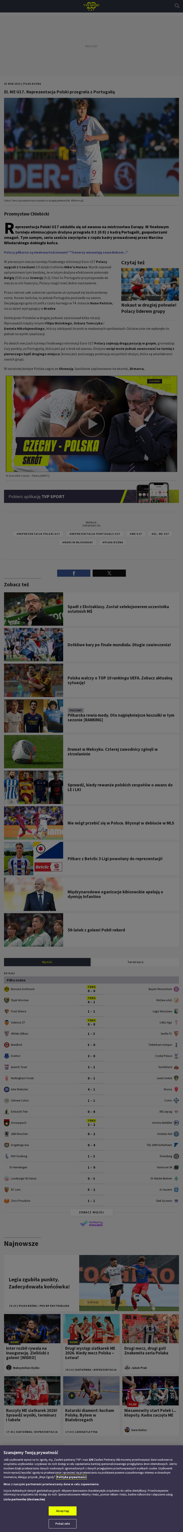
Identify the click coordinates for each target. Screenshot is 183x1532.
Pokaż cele (62, 1524)
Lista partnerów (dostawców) (24, 1499)
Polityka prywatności (71, 1477)
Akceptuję (62, 1511)
